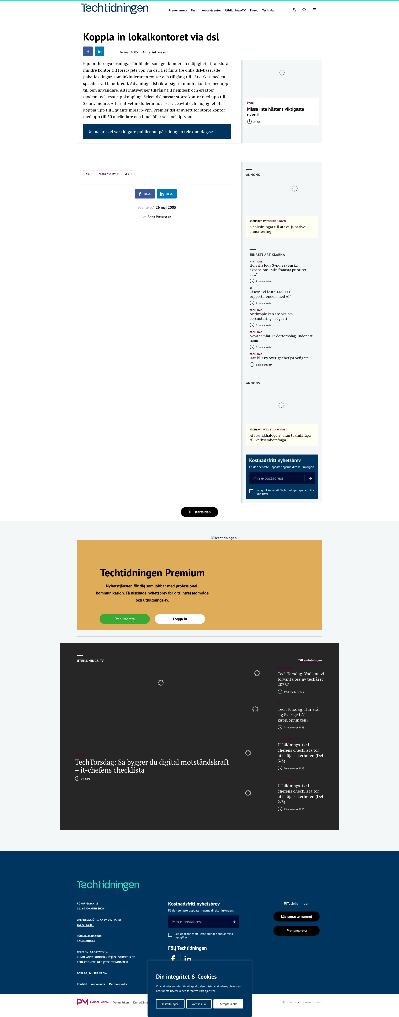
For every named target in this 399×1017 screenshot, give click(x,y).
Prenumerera (178, 10)
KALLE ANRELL (86, 941)
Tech (194, 10)
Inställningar (170, 1004)
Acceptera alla (228, 1004)
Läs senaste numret (296, 916)
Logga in (180, 618)
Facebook (173, 959)
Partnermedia (118, 984)
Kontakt (82, 984)
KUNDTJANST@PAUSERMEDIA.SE (115, 957)
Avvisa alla (199, 1004)
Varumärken (121, 1002)
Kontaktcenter (211, 10)
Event (254, 10)
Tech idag (268, 10)
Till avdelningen (310, 660)
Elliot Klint (85, 924)
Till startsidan (199, 512)
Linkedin (188, 959)
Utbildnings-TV (235, 10)
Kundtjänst (140, 1002)
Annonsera (98, 984)
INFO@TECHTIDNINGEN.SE (112, 962)
